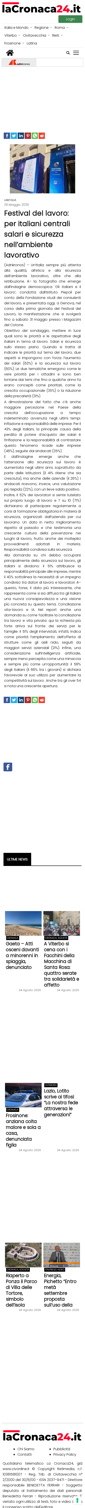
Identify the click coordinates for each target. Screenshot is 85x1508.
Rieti (55, 35)
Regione (42, 27)
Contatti (24, 1454)
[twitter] (14, 136)
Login (70, 19)
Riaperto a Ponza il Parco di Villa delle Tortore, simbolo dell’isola (21, 1290)
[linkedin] (21, 136)
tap (76, 52)
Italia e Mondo (16, 27)
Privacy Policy (64, 1454)
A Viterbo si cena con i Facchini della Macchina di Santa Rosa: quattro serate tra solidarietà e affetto (61, 964)
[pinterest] (28, 136)
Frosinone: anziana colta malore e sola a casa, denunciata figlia (23, 1130)
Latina (32, 43)
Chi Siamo (25, 1449)
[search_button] (68, 53)
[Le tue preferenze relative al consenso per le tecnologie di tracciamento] (77, 1500)
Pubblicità (61, 1449)
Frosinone (12, 43)
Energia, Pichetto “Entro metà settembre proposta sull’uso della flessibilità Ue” (60, 1293)
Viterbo (10, 35)
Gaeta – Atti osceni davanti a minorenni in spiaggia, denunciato (22, 955)
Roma (60, 27)
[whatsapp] (35, 136)
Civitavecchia (34, 35)
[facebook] (7, 136)
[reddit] (42, 136)
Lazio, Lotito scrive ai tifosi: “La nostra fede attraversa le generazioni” (61, 1103)
